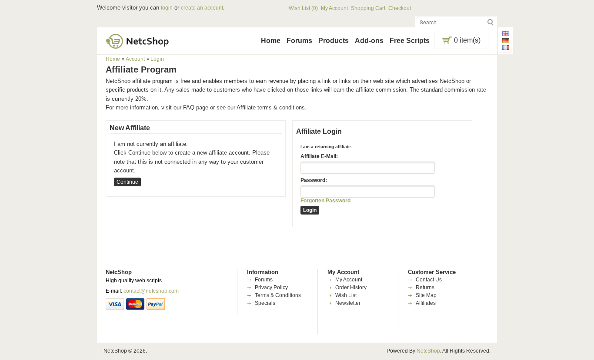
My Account (334, 8)
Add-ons (369, 40)
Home (270, 40)
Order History (351, 287)
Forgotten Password (325, 201)
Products (333, 40)
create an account (202, 8)
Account (135, 59)
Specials (265, 303)
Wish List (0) (303, 8)
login (167, 8)
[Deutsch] (505, 41)
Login (157, 59)
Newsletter (347, 303)
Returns (425, 287)
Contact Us (429, 280)
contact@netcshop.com (151, 291)
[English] (505, 34)
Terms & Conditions (278, 295)
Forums (299, 40)
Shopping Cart (368, 8)
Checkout (399, 8)
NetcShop (428, 351)
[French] (505, 48)
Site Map (426, 295)
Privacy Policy (271, 287)
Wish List (346, 295)
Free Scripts (410, 40)
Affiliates (426, 303)
